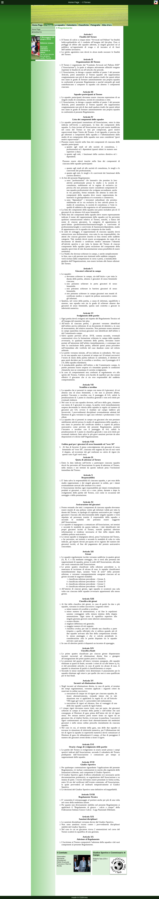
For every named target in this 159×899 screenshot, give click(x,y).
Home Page (73, 2)
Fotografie (95, 25)
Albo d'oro (107, 25)
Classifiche (83, 25)
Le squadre (59, 25)
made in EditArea (79, 897)
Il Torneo (86, 2)
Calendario (72, 25)
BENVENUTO (37, 32)
